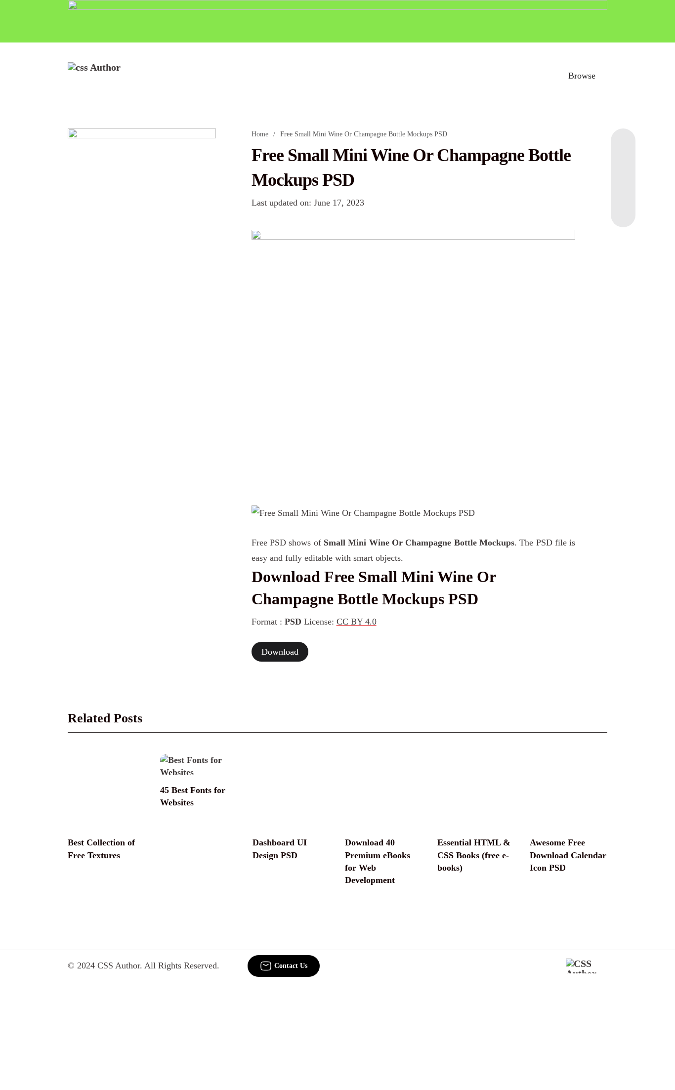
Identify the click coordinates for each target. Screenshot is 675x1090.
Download (279, 652)
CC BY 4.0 (357, 622)
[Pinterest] (623, 187)
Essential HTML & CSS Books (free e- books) (473, 855)
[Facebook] (623, 148)
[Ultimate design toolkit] (414, 357)
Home (260, 134)
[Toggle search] (538, 75)
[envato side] (142, 276)
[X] (623, 207)
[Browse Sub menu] (603, 75)
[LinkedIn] (623, 168)
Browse (581, 76)
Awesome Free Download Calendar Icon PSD (568, 855)
